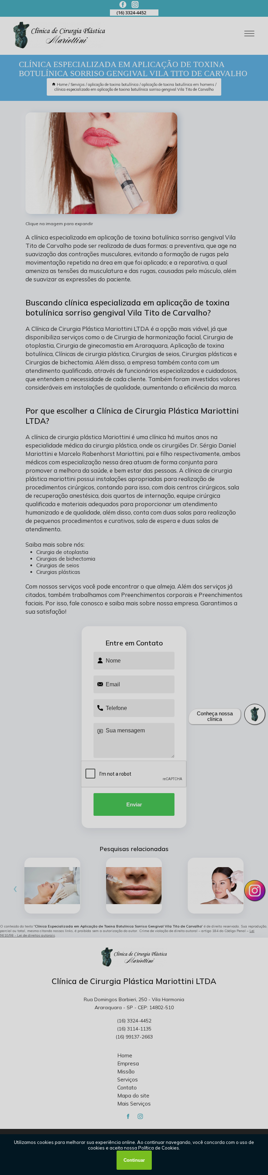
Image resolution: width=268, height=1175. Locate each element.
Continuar (134, 1160)
